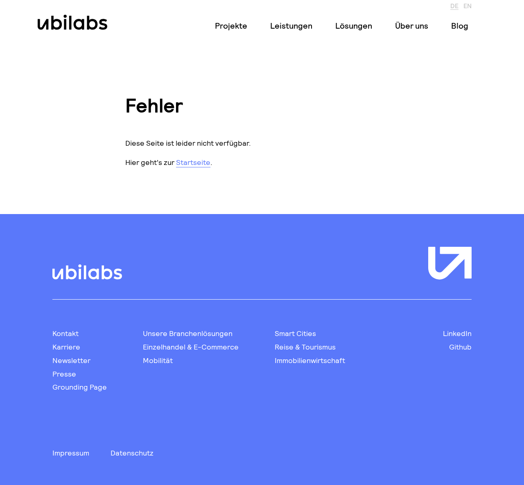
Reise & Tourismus (305, 346)
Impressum (70, 452)
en (467, 5)
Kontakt (65, 333)
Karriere (66, 346)
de (454, 5)
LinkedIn (457, 333)
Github (460, 346)
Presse (64, 373)
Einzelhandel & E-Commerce (191, 346)
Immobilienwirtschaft (310, 360)
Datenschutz (132, 452)
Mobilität (158, 360)
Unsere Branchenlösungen (188, 333)
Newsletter (71, 360)
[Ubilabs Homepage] (70, 22)
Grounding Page (79, 386)
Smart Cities (295, 333)
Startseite (193, 162)
